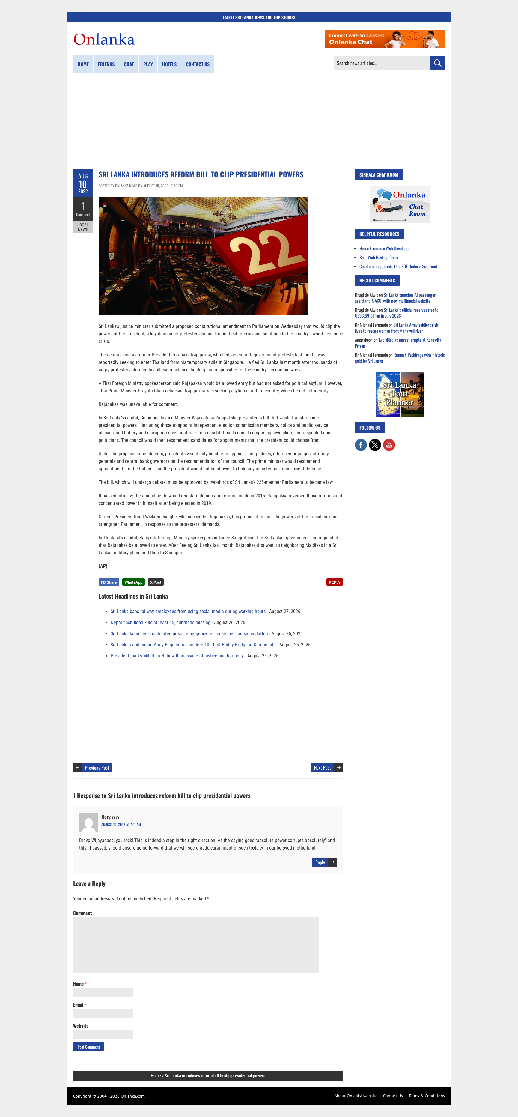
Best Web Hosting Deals (378, 257)
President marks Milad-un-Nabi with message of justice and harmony (177, 656)
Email (79, 1004)
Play (148, 64)
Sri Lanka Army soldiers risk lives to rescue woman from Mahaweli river (396, 327)
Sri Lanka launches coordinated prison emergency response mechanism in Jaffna (189, 633)
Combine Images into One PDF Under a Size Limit (398, 266)
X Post (155, 582)
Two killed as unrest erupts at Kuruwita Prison (398, 342)
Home (83, 64)
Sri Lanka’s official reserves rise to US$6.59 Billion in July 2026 (396, 312)
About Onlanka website (356, 1095)
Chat (129, 64)
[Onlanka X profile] (375, 442)
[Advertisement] (259, 121)
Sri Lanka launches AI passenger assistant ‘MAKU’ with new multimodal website (395, 297)
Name (80, 983)
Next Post (322, 767)
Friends (106, 64)
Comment (83, 214)
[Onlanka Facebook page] (361, 442)
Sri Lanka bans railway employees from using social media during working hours (188, 611)
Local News (83, 227)
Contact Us (393, 1095)
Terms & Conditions (427, 1095)
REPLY (335, 582)
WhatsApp (133, 582)
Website (81, 1025)
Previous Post (97, 767)
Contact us (198, 64)
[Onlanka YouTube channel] (389, 442)
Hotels (169, 64)
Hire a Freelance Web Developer (384, 248)
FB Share (109, 582)
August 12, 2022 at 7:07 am (121, 824)
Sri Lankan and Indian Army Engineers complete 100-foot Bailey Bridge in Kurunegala (193, 645)
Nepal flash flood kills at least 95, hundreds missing (160, 622)
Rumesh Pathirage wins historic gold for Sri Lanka (400, 357)
